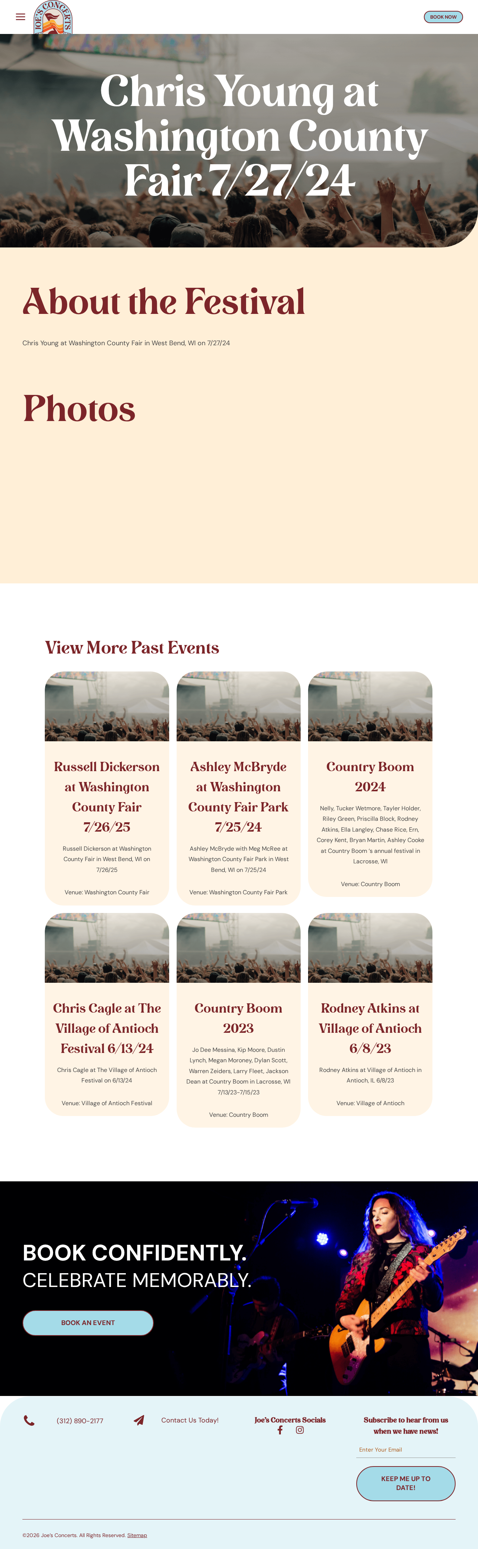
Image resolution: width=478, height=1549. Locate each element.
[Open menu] (18, 16)
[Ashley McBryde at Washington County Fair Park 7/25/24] (239, 788)
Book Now (443, 17)
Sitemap (137, 1535)
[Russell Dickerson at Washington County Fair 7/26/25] (107, 788)
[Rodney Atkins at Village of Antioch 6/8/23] (370, 1014)
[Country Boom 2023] (239, 1020)
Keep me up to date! (406, 1483)
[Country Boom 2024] (370, 784)
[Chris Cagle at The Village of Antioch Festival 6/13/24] (107, 1014)
